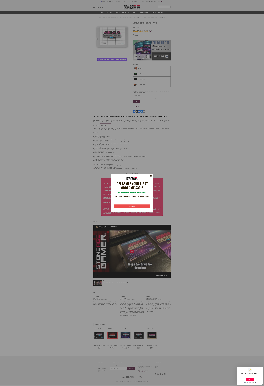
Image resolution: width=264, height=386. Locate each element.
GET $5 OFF (132, 206)
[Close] (151, 176)
